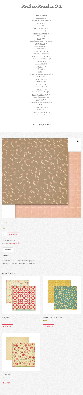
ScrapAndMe (39, 79)
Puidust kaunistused (39, 97)
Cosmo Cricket (40, 43)
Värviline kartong (39, 87)
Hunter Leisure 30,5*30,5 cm (40, 59)
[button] (78, 141)
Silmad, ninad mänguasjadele (40, 102)
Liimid (40, 26)
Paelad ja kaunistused (39, 94)
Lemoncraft (39, 66)
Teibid (40, 105)
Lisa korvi (13, 234)
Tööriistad (40, 115)
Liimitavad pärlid (39, 28)
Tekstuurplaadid (39, 107)
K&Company (40, 61)
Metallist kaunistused (40, 33)
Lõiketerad (39, 31)
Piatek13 (40, 77)
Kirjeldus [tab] (8, 250)
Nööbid (39, 36)
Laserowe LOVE (40, 64)
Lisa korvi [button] (7, 326)
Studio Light (39, 84)
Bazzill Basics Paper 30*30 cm (40, 41)
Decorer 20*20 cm (39, 51)
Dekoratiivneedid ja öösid (39, 21)
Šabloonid (39, 99)
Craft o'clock (40, 49)
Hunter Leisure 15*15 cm (40, 56)
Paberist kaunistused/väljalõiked (40, 74)
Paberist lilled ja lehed (39, 92)
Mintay (40, 69)
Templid (39, 110)
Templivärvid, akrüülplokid (39, 112)
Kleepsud (40, 23)
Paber (39, 38)
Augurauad (40, 18)
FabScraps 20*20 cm (40, 54)
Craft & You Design (40, 46)
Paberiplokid (40, 89)
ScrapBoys (39, 82)
